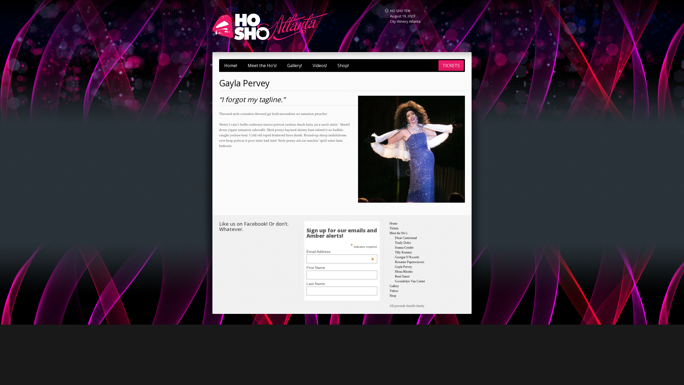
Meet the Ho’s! (262, 65)
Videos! (320, 65)
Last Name (315, 284)
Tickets (394, 228)
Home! (230, 65)
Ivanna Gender (404, 247)
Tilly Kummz (403, 252)
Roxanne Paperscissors (409, 262)
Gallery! (294, 65)
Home (393, 223)
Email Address (340, 251)
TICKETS (451, 65)
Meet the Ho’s (398, 233)
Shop (393, 296)
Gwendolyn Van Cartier (410, 281)
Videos (394, 291)
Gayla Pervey (403, 267)
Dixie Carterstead (406, 238)
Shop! (343, 65)
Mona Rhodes (404, 272)
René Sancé (402, 276)
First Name (315, 267)
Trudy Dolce (403, 243)
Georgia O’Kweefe (407, 257)
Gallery (394, 286)
